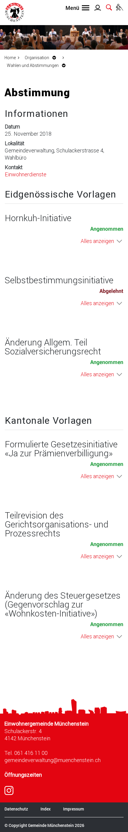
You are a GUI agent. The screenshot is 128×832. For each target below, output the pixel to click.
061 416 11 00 (31, 752)
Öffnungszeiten (23, 774)
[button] (42, 57)
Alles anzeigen (97, 240)
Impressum (73, 809)
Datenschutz (16, 809)
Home (10, 57)
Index (45, 809)
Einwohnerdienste (25, 174)
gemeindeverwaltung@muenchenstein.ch (52, 760)
